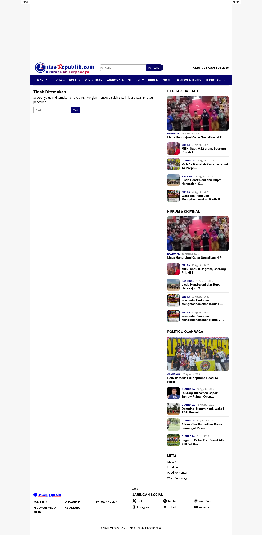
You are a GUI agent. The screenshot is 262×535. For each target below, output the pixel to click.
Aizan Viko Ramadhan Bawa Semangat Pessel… (202, 426)
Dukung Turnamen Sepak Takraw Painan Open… (200, 394)
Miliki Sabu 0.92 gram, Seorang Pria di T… (204, 150)
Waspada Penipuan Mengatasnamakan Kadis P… (202, 197)
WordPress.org (177, 478)
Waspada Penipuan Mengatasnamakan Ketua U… (203, 317)
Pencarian (154, 67)
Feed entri (174, 467)
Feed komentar (177, 473)
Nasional (173, 133)
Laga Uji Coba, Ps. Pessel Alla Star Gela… (203, 441)
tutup (26, 2)
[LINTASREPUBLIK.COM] (65, 67)
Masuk (171, 462)
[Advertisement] (247, 61)
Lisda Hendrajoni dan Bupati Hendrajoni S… (202, 181)
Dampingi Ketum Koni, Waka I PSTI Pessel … (203, 410)
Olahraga (188, 160)
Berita (186, 144)
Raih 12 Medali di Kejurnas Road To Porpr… (205, 166)
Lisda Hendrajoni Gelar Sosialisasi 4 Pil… (196, 137)
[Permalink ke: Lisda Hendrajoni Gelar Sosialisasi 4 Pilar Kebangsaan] (198, 113)
